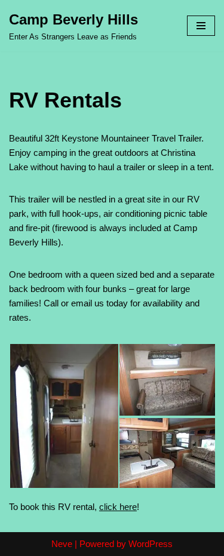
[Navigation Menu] (201, 26)
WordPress (150, 544)
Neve (61, 544)
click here (118, 507)
